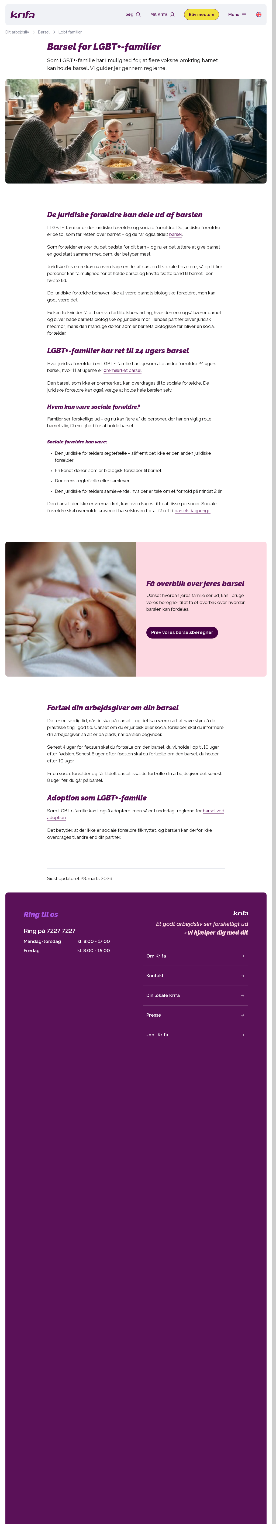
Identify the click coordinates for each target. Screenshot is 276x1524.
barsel (175, 234)
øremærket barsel (123, 370)
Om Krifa (156, 956)
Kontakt (155, 975)
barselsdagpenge (193, 510)
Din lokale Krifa (163, 995)
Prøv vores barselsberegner (182, 632)
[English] (258, 14)
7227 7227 (61, 930)
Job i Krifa (157, 1034)
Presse (153, 1015)
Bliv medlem (201, 14)
